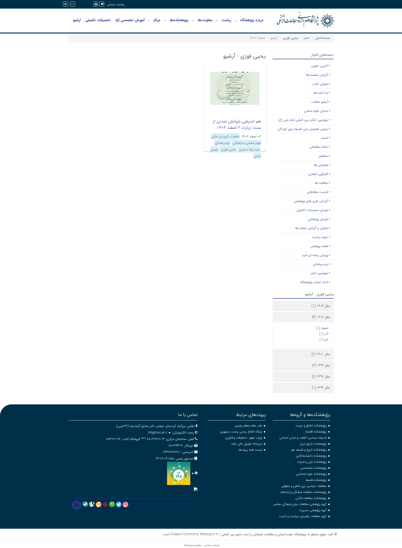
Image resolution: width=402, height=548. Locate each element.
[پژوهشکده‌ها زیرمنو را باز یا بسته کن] (165, 20)
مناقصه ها (321, 182)
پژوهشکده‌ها (179, 20)
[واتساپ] (112, 504)
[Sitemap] (95, 4)
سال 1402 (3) (321, 317)
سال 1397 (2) (321, 376)
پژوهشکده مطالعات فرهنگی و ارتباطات (303, 492)
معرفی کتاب (320, 83)
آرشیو (77, 20)
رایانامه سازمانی (115, 4)
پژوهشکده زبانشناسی (313, 467)
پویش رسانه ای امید (315, 255)
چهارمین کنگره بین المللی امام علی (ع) (303, 119)
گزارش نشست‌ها (317, 74)
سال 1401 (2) (321, 354)
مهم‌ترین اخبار (319, 273)
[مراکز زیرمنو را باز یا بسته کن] (149, 20)
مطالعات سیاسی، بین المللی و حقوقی (304, 486)
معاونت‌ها (205, 20)
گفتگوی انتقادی (318, 174)
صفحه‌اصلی (322, 37)
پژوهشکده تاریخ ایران (313, 443)
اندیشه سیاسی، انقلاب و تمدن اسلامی (303, 437)
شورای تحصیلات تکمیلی (312, 210)
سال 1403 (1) (321, 305)
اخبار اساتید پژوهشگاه (314, 282)
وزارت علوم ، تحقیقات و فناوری (243, 437)
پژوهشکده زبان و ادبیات (312, 461)
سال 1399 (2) (321, 365)
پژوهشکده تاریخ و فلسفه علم (309, 449)
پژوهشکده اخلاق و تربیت (311, 425)
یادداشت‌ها (321, 92)
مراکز (156, 20)
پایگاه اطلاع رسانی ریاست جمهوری (241, 431)
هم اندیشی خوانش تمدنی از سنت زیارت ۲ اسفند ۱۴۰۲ (237, 124)
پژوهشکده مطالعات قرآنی (311, 498)
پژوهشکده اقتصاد (316, 431)
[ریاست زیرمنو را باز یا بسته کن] (217, 20)
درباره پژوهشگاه (251, 20)
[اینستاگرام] (125, 504)
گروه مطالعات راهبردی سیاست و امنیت (303, 516)
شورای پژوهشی (318, 219)
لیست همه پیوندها (250, 449)
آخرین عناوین (319, 65)
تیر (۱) (323, 339)
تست (324, 137)
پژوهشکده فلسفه (316, 480)
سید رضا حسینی (249, 149)
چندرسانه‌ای (222, 142)
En (72, 4)
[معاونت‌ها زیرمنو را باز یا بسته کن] (193, 20)
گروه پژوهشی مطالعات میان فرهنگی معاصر (300, 504)
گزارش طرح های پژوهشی (311, 201)
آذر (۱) (323, 333)
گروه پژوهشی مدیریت (313, 510)
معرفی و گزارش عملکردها (311, 228)
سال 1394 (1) (321, 387)
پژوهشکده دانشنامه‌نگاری (311, 455)
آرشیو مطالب (319, 101)
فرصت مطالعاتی (317, 192)
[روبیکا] (92, 504)
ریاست (226, 20)
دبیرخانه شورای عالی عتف (246, 443)
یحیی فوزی (290, 37)
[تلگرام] (119, 504)
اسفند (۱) (322, 328)
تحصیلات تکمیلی (98, 20)
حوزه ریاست (320, 237)
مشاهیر (323, 155)
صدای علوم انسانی (316, 110)
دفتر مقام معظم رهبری (248, 425)
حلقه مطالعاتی (318, 146)
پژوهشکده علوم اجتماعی (311, 474)
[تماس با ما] (76, 505)
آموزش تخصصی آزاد (130, 20)
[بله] (85, 504)
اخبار (306, 37)
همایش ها (321, 165)
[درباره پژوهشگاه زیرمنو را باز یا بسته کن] (236, 20)
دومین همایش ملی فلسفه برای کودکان (303, 129)
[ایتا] (98, 504)
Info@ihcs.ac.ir (157, 432)
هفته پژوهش (319, 246)
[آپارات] (105, 504)
